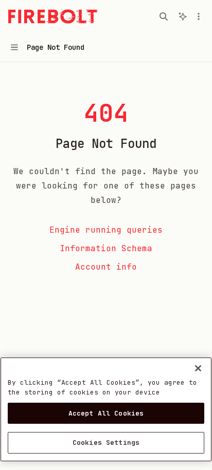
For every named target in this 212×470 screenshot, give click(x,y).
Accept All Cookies (106, 413)
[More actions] (198, 16)
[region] (106, 409)
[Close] (198, 368)
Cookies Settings (106, 442)
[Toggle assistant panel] (182, 16)
